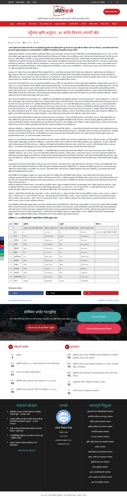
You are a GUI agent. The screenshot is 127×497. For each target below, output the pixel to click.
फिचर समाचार (105, 24)
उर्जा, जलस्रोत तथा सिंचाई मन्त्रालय (100, 477)
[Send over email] (2, 254)
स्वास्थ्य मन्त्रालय (100, 447)
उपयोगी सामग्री (73, 24)
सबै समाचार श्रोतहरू (26, 451)
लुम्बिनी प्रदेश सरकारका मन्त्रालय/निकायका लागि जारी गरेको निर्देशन (95, 374)
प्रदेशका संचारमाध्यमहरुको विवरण (99, 329)
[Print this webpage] (2, 258)
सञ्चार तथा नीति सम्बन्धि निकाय (28, 372)
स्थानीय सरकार (21, 24)
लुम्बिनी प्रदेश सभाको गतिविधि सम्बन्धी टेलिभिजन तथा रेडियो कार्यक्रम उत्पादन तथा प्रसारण (95, 356)
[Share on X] (2, 243)
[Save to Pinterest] (2, 247)
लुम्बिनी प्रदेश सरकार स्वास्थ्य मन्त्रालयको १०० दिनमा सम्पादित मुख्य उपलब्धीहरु (95, 365)
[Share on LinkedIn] (2, 250)
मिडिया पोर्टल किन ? (111, 12)
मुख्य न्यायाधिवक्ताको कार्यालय (100, 472)
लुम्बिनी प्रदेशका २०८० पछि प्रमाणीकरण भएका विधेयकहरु (37, 363)
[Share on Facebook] (2, 239)
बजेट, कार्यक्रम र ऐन (45, 24)
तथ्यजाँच (83, 24)
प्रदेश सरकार (32, 24)
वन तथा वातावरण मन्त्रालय (100, 437)
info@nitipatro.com (63, 444)
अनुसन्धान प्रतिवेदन (60, 24)
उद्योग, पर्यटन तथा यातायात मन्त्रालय (100, 457)
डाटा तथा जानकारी (99, 317)
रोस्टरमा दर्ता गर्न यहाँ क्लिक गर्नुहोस (41, 328)
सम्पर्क (35, 2)
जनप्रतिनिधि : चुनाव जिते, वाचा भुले (108, 300)
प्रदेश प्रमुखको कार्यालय (100, 467)
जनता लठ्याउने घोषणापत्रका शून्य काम (19, 300)
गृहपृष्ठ (12, 24)
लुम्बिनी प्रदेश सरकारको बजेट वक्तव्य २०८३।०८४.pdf (36, 381)
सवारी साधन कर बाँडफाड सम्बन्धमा (86, 390)
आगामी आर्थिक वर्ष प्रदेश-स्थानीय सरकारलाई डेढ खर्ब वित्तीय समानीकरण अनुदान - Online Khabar (26, 421)
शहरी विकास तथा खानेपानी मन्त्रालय (100, 452)
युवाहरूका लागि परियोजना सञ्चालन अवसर (89, 382)
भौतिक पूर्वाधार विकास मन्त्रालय (100, 421)
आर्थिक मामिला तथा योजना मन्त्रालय (100, 427)
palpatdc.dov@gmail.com (63, 440)
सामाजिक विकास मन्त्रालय (100, 432)
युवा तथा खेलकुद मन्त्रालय (100, 482)
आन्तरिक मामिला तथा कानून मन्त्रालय (100, 416)
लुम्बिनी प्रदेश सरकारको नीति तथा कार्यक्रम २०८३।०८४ (36, 389)
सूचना (28, 2)
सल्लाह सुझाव (20, 2)
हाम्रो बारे (11, 2)
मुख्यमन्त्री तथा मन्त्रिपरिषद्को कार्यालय (100, 411)
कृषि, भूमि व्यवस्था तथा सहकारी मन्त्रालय (100, 442)
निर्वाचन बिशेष (93, 24)
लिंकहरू (114, 24)
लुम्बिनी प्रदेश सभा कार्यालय (100, 462)
